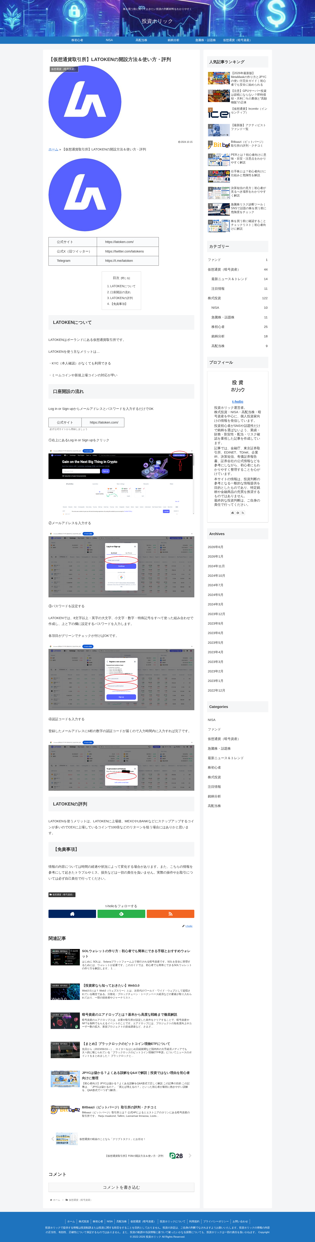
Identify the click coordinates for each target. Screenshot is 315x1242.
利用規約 (194, 1221)
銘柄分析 (239, 336)
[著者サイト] (72, 914)
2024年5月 (215, 595)
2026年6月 (215, 547)
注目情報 (239, 288)
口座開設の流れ (120, 292)
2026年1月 (215, 556)
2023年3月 (215, 662)
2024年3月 (215, 604)
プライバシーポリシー (216, 1221)
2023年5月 (215, 642)
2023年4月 (215, 652)
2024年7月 (215, 585)
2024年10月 (216, 575)
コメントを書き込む (121, 1187)
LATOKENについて (123, 286)
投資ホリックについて (172, 1221)
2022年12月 (216, 690)
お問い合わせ (240, 1221)
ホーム (53, 149)
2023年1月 (215, 681)
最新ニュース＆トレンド (239, 279)
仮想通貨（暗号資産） (63, 894)
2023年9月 (215, 623)
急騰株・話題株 (239, 317)
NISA (239, 307)
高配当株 (239, 346)
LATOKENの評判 (121, 298)
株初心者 (239, 327)
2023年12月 (216, 614)
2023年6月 (215, 633)
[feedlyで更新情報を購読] (121, 914)
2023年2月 (215, 671)
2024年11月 (216, 566)
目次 (116, 278)
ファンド (238, 260)
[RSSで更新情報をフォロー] (170, 914)
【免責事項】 (119, 303)
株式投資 (238, 298)
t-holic (237, 402)
